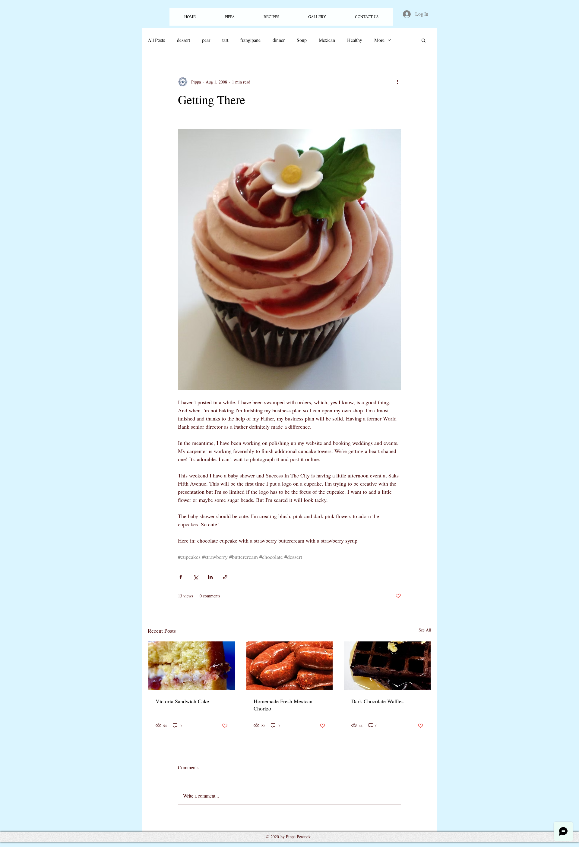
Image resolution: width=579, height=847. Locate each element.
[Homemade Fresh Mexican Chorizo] (289, 665)
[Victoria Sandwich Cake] (191, 665)
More (379, 40)
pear (206, 40)
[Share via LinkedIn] (210, 577)
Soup (302, 40)
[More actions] (397, 81)
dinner (279, 40)
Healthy (354, 40)
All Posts (156, 40)
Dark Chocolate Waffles (377, 701)
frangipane (250, 40)
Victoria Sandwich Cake (182, 701)
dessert (183, 40)
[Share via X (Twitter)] (195, 577)
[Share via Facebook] (181, 577)
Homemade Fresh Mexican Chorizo (283, 704)
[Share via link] (225, 577)
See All (425, 630)
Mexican (327, 40)
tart (225, 40)
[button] (271, 17)
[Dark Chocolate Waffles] (387, 665)
